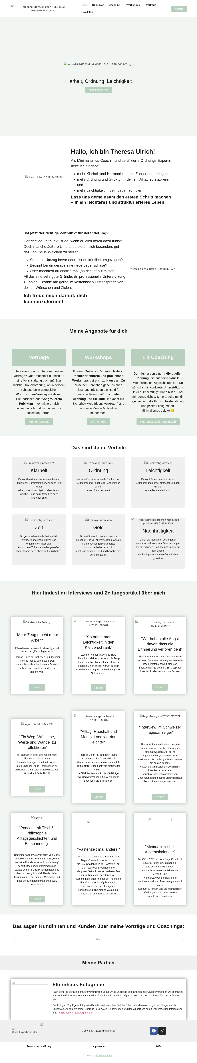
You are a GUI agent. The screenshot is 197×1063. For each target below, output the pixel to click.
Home (84, 5)
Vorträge (151, 5)
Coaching (114, 5)
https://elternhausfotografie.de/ (76, 1012)
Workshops (133, 5)
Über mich (98, 5)
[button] (115, 5)
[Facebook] (154, 1031)
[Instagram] (162, 1031)
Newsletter (87, 12)
